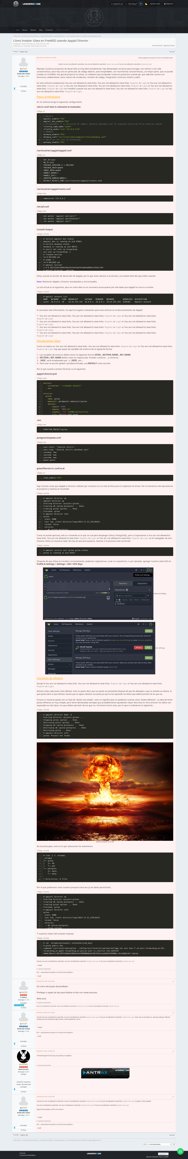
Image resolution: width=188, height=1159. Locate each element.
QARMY (166, 1156)
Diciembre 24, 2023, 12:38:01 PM (46, 1051)
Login (115, 64)
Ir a (145, 1144)
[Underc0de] (23, 1079)
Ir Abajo (15, 52)
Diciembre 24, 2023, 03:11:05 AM (46, 1012)
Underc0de (22, 1153)
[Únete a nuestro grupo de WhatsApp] (180, 1151)
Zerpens (161, 1156)
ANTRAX (24, 1064)
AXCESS (24, 992)
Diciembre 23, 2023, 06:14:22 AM (47, 57)
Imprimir (172, 52)
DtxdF (24, 69)
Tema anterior (157, 46)
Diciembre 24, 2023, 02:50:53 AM (46, 981)
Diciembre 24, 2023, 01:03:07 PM (46, 1096)
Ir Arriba (16, 1135)
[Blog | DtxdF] (23, 84)
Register (109, 64)
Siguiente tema (169, 46)
